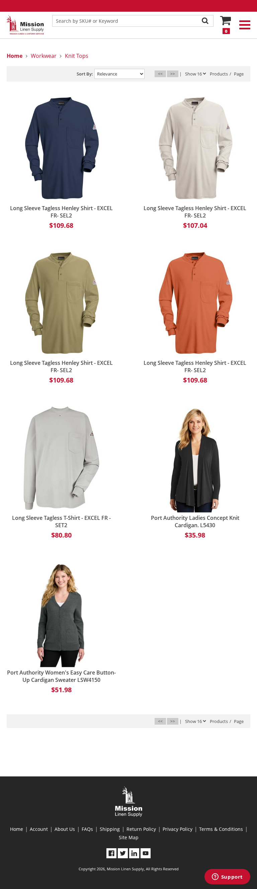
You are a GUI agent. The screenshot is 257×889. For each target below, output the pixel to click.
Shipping (110, 829)
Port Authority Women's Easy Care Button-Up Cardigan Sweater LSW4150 (61, 676)
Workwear (44, 55)
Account (39, 829)
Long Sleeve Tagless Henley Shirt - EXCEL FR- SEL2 (61, 211)
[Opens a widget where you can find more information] (227, 877)
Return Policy (141, 829)
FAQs (87, 829)
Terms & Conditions (221, 829)
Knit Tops (76, 55)
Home (16, 829)
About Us (65, 829)
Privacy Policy (177, 829)
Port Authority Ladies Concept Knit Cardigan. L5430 (195, 521)
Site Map (129, 837)
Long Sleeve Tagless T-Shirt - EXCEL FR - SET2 (61, 521)
